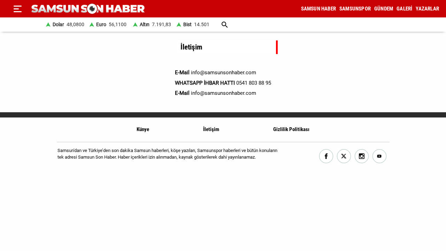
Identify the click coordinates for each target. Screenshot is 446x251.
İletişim (211, 129)
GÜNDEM (383, 9)
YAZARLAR (427, 9)
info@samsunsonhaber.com (223, 93)
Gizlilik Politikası (291, 129)
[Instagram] (362, 156)
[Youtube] (379, 156)
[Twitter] (344, 156)
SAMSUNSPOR (355, 9)
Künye (143, 129)
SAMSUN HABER (318, 9)
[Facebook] (326, 156)
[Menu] (17, 8)
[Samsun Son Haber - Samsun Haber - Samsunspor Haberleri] (88, 9)
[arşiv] (225, 24)
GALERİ (404, 9)
